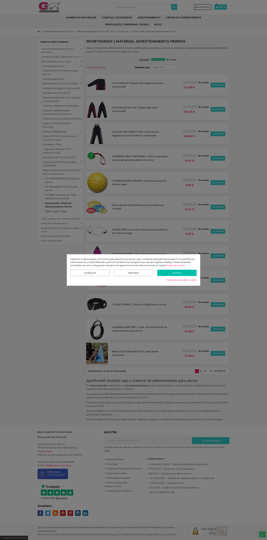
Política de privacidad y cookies (182, 280)
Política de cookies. (176, 265)
